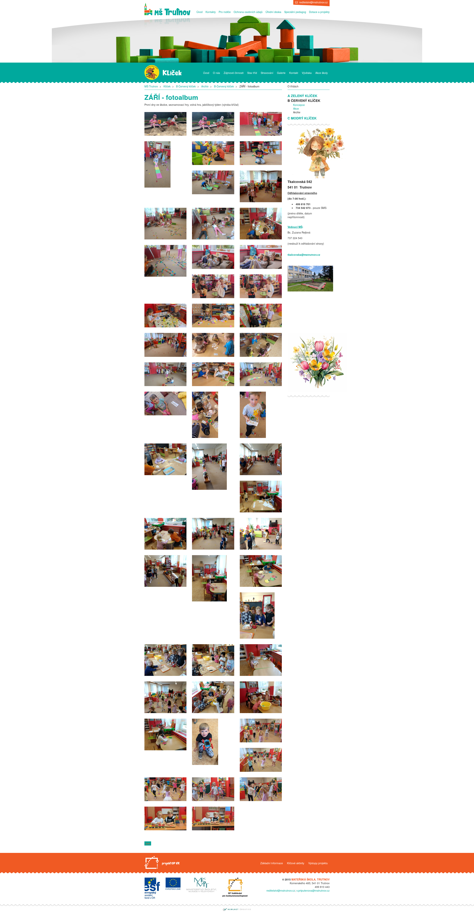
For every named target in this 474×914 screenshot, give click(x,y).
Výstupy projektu (318, 863)
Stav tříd (252, 73)
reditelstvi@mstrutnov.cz (313, 2)
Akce (296, 108)
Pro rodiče (225, 12)
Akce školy (321, 73)
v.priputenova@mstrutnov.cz (313, 890)
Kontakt (293, 73)
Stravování (267, 73)
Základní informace (271, 863)
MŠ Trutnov (151, 86)
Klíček (167, 86)
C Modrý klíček (302, 118)
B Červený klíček (186, 86)
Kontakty (211, 12)
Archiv (204, 86)
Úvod (199, 12)
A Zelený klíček (302, 96)
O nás (216, 73)
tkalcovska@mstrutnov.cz (304, 254)
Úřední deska (273, 12)
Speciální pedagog (295, 12)
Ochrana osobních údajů (248, 12)
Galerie (281, 73)
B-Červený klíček (224, 86)
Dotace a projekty (319, 12)
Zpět (148, 843)
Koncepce (299, 105)
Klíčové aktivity (295, 863)
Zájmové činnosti (233, 73)
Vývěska (307, 73)
